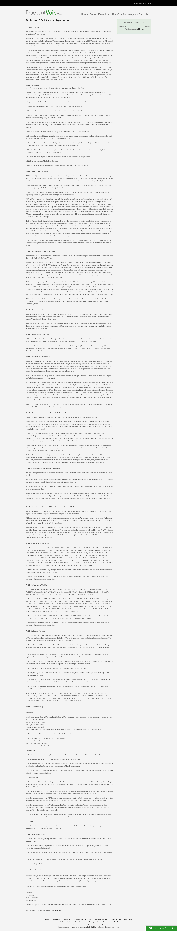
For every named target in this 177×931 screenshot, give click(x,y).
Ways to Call (135, 14)
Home (84, 14)
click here (140, 29)
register (136, 3)
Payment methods (101, 919)
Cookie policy (115, 922)
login (149, 3)
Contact (105, 922)
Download (104, 14)
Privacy (91, 922)
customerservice (57, 910)
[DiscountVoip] (44, 13)
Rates (93, 14)
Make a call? (160, 927)
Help (147, 14)
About (99, 922)
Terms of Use (83, 922)
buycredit (143, 3)
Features (67, 919)
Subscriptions (78, 919)
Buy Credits (119, 14)
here (95, 927)
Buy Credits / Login (125, 919)
